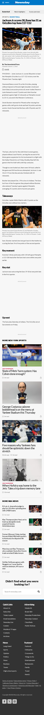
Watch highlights (19, 12)
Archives (6, 636)
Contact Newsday (32, 683)
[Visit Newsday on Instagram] (14, 701)
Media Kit (28, 608)
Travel (27, 671)
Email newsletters (9, 619)
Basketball (6, 12)
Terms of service (7, 681)
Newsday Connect (31, 619)
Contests (6, 633)
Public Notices (30, 626)
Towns (5, 667)
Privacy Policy (31, 681)
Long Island (7, 646)
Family (27, 667)
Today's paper (8, 615)
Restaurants (29, 664)
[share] (41, 378)
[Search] (39, 591)
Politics (6, 657)
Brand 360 (28, 612)
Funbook (28, 646)
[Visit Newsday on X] (9, 701)
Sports (5, 17)
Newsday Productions (32, 615)
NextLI (27, 674)
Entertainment (30, 660)
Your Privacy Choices (14, 688)
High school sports (10, 671)
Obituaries (28, 650)
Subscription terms (20, 681)
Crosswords (29, 653)
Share (7, 69)
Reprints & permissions (10, 685)
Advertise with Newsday (26, 685)
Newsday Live (8, 622)
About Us (6, 608)
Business (6, 664)
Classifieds (29, 622)
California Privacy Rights (10, 683)
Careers (6, 626)
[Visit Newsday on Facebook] (4, 701)
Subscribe (6, 612)
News (5, 660)
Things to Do (29, 657)
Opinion (6, 653)
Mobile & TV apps (9, 629)
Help (36, 685)
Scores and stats (34, 12)
